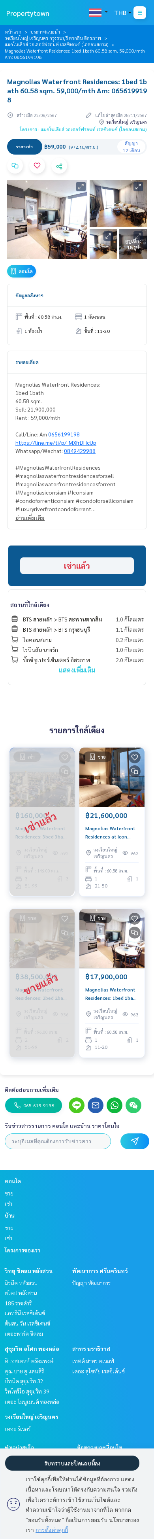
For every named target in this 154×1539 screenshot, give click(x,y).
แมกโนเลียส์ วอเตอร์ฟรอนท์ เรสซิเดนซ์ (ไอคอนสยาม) (56, 44)
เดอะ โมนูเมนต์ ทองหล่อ (32, 1401)
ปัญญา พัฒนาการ (91, 1282)
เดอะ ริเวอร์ (17, 1428)
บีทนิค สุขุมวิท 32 (24, 1380)
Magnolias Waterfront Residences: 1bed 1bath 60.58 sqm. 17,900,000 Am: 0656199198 (111, 993)
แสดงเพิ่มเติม (77, 670)
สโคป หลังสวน (21, 1292)
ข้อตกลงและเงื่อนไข (99, 1447)
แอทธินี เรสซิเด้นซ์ (25, 1312)
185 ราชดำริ (18, 1303)
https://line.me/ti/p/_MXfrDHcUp (55, 442)
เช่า (8, 1203)
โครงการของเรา (22, 1250)
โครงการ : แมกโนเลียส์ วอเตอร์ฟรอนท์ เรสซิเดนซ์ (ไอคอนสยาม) (83, 129)
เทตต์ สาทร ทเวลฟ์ (93, 1360)
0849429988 (80, 450)
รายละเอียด (27, 362)
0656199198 (64, 434)
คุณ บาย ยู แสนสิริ (24, 1371)
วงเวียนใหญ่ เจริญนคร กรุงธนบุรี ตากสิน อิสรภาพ (53, 38)
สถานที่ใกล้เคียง (29, 604)
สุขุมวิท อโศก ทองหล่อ (32, 1348)
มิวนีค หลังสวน (21, 1282)
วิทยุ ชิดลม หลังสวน (29, 1270)
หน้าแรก (13, 31)
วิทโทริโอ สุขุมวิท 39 (27, 1391)
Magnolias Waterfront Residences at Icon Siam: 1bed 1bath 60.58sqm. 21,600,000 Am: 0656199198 (110, 832)
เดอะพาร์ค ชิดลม (24, 1333)
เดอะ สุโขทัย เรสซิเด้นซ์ (98, 1371)
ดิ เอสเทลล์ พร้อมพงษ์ (29, 1360)
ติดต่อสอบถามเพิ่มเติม (32, 1089)
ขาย (9, 1193)
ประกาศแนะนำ (45, 31)
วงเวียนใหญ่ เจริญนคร (31, 1416)
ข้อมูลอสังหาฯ (29, 295)
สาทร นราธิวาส (91, 1348)
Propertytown (27, 12)
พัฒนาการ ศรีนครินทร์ (100, 1270)
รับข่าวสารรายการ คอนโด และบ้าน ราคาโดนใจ (62, 1125)
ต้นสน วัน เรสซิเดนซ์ (27, 1323)
